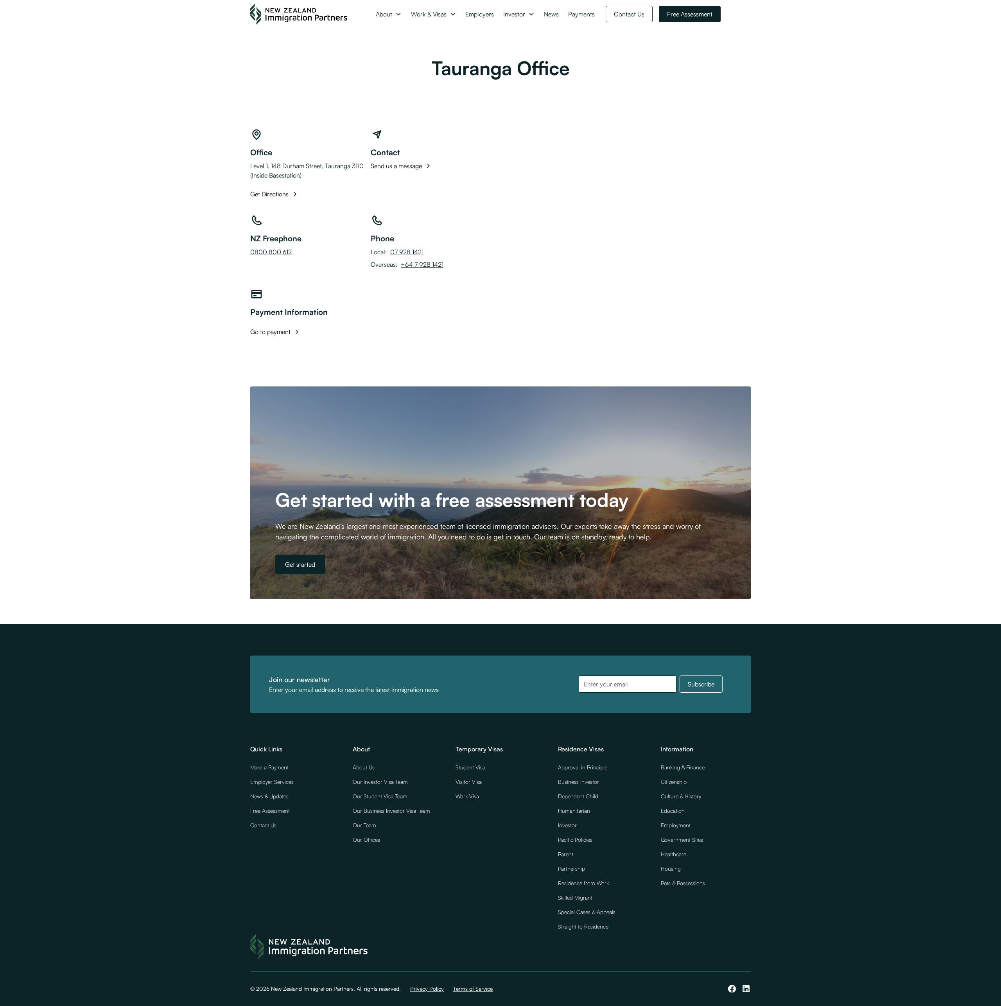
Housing (671, 868)
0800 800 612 (271, 252)
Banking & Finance (683, 767)
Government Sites (682, 839)
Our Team (364, 825)
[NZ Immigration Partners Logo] (298, 14)
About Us (364, 767)
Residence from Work (583, 883)
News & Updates (269, 796)
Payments (581, 14)
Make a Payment (269, 767)
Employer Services (272, 781)
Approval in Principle (582, 767)
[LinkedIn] (746, 988)
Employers (479, 14)
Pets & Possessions (683, 883)
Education (673, 810)
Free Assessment (689, 14)
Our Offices (366, 839)
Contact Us (629, 14)
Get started (300, 564)
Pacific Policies (575, 839)
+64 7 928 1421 (422, 264)
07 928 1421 (406, 252)
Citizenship (674, 781)
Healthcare (673, 854)
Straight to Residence (583, 926)
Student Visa (470, 767)
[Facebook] (732, 988)
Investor (567, 825)
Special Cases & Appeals (586, 912)
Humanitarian (574, 810)
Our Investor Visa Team (380, 781)
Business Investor (578, 781)
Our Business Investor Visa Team (391, 810)
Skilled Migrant (575, 897)
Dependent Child (578, 796)
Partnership (571, 868)
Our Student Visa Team (380, 796)
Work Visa (467, 796)
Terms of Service (473, 988)
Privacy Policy (427, 988)
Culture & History (681, 796)
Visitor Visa (469, 781)
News (551, 14)
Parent (565, 854)
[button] (388, 14)
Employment (676, 825)
